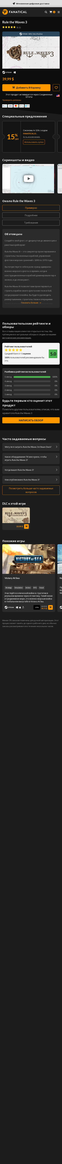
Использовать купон (34, 142)
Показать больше (29, 302)
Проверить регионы (11, 100)
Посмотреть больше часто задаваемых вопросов (31, 490)
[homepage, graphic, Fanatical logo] (14, 12)
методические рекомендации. (16, 338)
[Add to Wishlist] (56, 87)
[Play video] (29, 178)
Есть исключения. (31, 137)
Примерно (31, 207)
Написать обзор (31, 420)
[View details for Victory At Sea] (28, 559)
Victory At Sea (12, 578)
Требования (31, 222)
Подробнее (31, 215)
